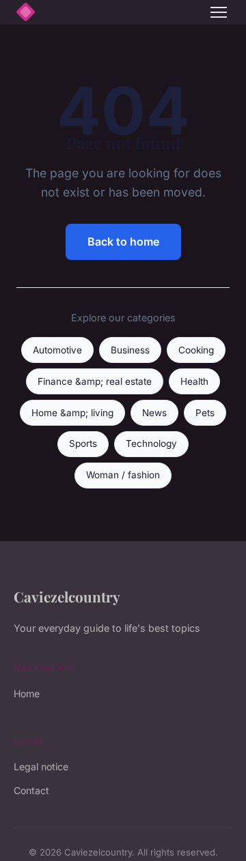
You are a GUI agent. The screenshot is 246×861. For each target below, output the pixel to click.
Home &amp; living (72, 412)
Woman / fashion (123, 474)
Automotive (57, 350)
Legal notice (41, 766)
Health (194, 381)
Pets (205, 412)
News (154, 412)
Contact (31, 790)
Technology (151, 443)
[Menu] (218, 12)
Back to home (123, 241)
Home (27, 693)
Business (130, 350)
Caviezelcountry (67, 596)
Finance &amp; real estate (95, 381)
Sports (83, 443)
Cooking (196, 350)
